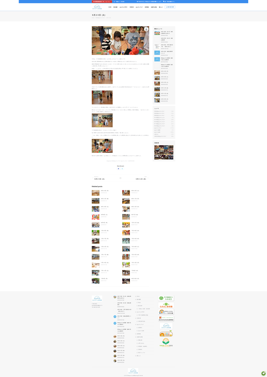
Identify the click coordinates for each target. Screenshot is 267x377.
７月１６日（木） (135, 254)
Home (138, 296)
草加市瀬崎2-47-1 (170, 1)
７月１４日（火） (105, 262)
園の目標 (140, 305)
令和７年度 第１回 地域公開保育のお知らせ (167, 32)
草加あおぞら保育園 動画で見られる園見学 (167, 58)
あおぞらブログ (96, 29)
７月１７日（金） (105, 254)
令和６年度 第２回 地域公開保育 (167, 39)
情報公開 (140, 340)
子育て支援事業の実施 (143, 315)
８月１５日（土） (105, 206)
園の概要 (139, 299)
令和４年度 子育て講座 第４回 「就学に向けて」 (167, 45)
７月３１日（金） (135, 222)
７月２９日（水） (135, 230)
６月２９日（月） (135, 278)
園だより (139, 355)
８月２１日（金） (105, 198)
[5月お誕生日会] (161, 152)
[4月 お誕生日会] (166, 152)
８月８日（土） (104, 214)
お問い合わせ (141, 343)
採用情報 (139, 333)
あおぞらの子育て (141, 311)
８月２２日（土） (135, 190)
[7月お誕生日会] (161, 147)
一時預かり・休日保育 (119, 1)
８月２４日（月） (105, 190)
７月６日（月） (104, 278)
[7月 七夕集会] (171, 147)
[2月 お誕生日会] (161, 157)
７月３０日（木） (105, 230)
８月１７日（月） (135, 198)
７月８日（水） (135, 270)
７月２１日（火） (105, 246)
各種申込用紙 (140, 337)
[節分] (171, 157)
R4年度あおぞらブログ (97, 27)
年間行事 (139, 318)
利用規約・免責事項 (142, 346)
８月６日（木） (104, 222)
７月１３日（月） (135, 262)
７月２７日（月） (105, 238)
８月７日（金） (135, 214)
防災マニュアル (141, 352)
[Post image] (95, 193)
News (139, 302)
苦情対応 (140, 349)
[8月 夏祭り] (156, 147)
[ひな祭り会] (156, 157)
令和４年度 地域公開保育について (167, 52)
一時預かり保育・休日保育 (144, 308)
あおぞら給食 (141, 330)
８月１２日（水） (135, 206)
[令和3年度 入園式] (171, 152)
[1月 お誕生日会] (166, 157)
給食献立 (140, 327)
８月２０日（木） (165, 99)
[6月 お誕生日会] (156, 152)
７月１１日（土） (105, 270)
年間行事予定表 (141, 321)
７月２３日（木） (135, 238)
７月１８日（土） (135, 246)
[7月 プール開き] (166, 147)
